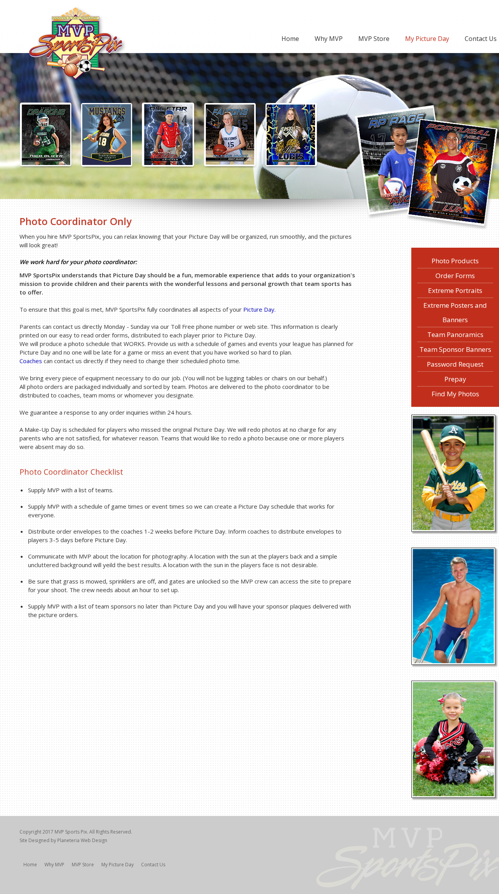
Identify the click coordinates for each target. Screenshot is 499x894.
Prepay (455, 378)
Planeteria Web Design (82, 840)
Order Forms (455, 275)
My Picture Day (427, 38)
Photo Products (455, 260)
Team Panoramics (455, 334)
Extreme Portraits (455, 290)
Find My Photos (455, 393)
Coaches (30, 361)
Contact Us (481, 38)
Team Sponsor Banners (455, 349)
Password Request (455, 364)
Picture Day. (259, 309)
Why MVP (329, 38)
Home (290, 38)
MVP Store (373, 38)
